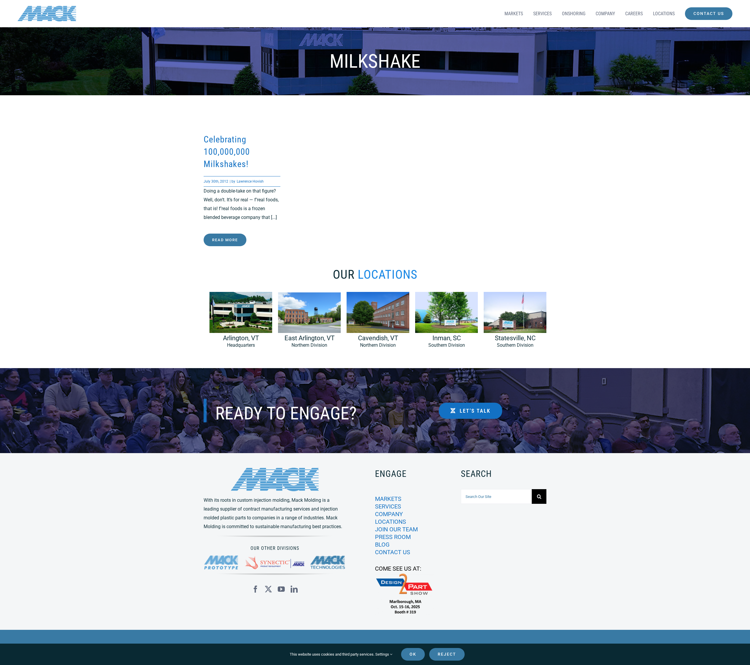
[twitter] (268, 589)
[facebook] (255, 589)
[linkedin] (294, 589)
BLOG (382, 544)
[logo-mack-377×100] (275, 470)
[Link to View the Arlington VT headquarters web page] (238, 322)
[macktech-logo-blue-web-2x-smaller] (328, 558)
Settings (382, 654)
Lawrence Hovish (250, 181)
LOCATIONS (390, 521)
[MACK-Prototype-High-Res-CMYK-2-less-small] (221, 557)
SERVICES (388, 506)
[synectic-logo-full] (274, 558)
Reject (447, 654)
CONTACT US (392, 552)
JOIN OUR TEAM (396, 529)
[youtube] (281, 589)
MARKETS (388, 498)
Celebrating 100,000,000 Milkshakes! (227, 151)
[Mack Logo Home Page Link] (107, 13)
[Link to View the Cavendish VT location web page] (375, 322)
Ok (413, 654)
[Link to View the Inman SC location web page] (443, 322)
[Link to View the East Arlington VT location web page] (306, 322)
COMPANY (389, 514)
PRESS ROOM (393, 536)
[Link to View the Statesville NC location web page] (512, 322)
